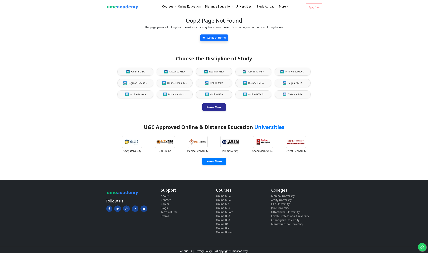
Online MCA (223, 200)
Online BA (222, 224)
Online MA (222, 204)
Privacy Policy (203, 251)
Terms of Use (169, 212)
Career (165, 204)
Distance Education (218, 6)
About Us (186, 251)
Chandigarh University (285, 220)
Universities (244, 6)
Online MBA (223, 196)
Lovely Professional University (290, 216)
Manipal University (283, 196)
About (165, 196)
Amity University (281, 200)
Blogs (164, 208)
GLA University (280, 204)
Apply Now (314, 7)
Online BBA (223, 216)
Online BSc (223, 228)
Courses (168, 6)
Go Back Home (216, 37)
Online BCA (223, 220)
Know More (214, 107)
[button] (109, 208)
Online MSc (223, 208)
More (282, 6)
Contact (166, 200)
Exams (165, 216)
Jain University (280, 208)
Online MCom (224, 212)
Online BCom (224, 232)
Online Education (189, 6)
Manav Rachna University (287, 224)
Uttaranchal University (285, 212)
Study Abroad (265, 6)
